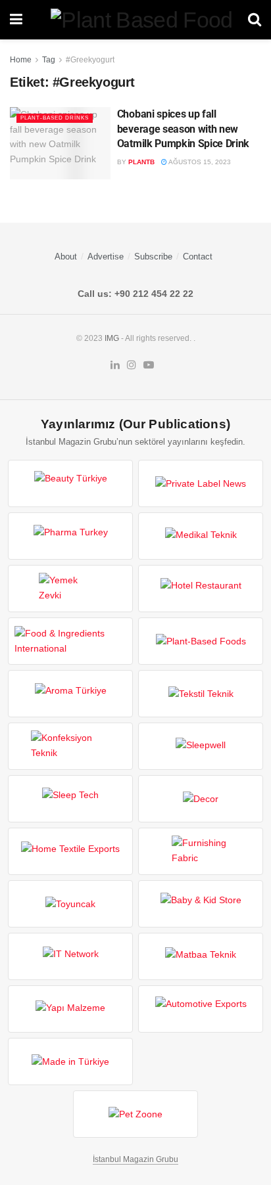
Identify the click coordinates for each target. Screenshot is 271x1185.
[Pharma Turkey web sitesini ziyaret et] (70, 536)
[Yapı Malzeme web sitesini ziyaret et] (70, 1009)
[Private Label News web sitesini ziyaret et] (200, 483)
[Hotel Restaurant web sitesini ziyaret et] (200, 588)
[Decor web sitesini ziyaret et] (200, 798)
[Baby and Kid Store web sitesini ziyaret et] (200, 904)
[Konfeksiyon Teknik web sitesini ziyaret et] (70, 746)
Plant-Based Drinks (54, 118)
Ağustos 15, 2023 (199, 162)
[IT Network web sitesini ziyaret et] (70, 956)
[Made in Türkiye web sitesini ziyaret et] (70, 1061)
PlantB (141, 162)
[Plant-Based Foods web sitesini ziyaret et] (200, 641)
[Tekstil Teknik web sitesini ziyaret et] (200, 693)
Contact (197, 256)
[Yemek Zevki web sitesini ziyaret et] (70, 588)
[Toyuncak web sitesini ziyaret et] (70, 904)
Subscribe (153, 256)
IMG (112, 338)
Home (21, 59)
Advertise (105, 256)
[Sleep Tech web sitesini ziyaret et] (70, 798)
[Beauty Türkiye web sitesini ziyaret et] (70, 483)
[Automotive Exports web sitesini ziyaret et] (200, 1009)
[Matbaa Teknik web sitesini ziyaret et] (200, 956)
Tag (48, 59)
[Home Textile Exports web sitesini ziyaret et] (70, 851)
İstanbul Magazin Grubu (135, 1159)
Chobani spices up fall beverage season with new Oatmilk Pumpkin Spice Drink (183, 129)
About (66, 256)
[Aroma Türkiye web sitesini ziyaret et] (70, 693)
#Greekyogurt (90, 59)
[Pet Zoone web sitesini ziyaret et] (135, 1114)
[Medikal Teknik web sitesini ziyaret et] (200, 536)
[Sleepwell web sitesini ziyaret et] (200, 746)
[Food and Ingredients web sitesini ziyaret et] (70, 641)
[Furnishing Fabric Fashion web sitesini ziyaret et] (200, 851)
